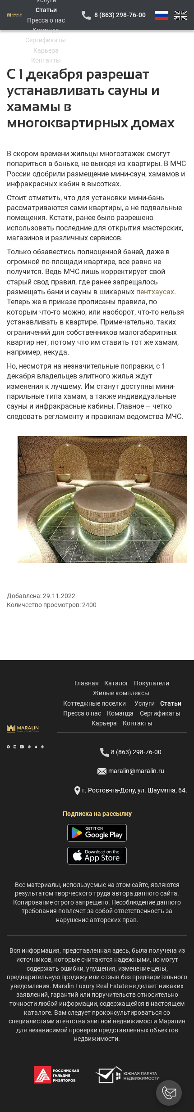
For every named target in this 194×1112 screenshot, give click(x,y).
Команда (45, 30)
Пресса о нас (46, 20)
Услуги (144, 703)
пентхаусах (155, 292)
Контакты (46, 60)
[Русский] (161, 15)
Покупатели (151, 683)
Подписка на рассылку (97, 813)
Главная (86, 683)
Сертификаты (45, 40)
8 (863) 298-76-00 (120, 14)
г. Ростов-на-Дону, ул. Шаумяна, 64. (134, 790)
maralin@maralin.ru (136, 770)
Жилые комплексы (121, 693)
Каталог (116, 683)
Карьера (46, 50)
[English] (180, 15)
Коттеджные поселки (94, 703)
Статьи (46, 10)
